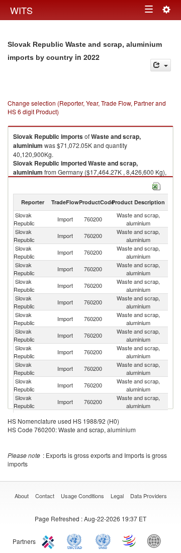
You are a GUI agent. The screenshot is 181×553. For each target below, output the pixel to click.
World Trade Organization (130, 540)
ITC (50, 540)
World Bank (156, 540)
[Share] (160, 65)
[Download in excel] (156, 185)
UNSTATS (103, 540)
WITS (21, 10)
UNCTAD (76, 540)
